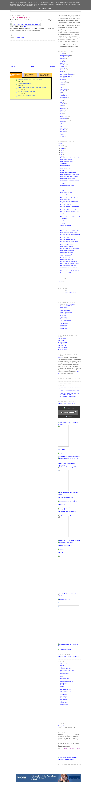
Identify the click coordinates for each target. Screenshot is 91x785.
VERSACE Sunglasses (70, 304)
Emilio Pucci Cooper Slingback (66, 257)
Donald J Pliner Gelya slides (66, 204)
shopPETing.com (63, 696)
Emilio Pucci (62, 81)
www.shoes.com (62, 338)
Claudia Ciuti (62, 66)
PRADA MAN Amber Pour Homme (67, 168)
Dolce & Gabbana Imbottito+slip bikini (68, 172)
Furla (61, 92)
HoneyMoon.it (63, 679)
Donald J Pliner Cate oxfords (66, 237)
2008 (60, 281)
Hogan (61, 102)
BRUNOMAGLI (63, 61)
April (62, 156)
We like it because (64, 705)
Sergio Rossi (63, 129)
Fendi (61, 85)
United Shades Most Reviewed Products (44, 75)
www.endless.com (62, 340)
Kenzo (61, 105)
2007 (60, 283)
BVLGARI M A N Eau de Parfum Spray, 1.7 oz (69, 394)
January (62, 278)
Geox (61, 94)
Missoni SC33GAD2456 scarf (66, 252)
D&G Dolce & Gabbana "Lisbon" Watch (68, 227)
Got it (50, 8)
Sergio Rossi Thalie (64, 163)
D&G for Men (63, 315)
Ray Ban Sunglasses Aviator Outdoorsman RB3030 (30, 79)
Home (32, 66)
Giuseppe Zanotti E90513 (65, 225)
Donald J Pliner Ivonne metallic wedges (68, 232)
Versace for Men (63, 307)
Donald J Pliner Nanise (65, 199)
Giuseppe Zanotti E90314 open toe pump (69, 272)
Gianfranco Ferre (64, 95)
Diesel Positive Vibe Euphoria (66, 244)
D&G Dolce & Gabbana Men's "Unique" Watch (70, 230)
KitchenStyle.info (63, 683)
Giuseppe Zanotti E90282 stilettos (67, 220)
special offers (63, 132)
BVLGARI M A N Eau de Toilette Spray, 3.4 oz (69, 393)
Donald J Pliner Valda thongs (66, 161)
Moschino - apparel (64, 116)
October (62, 148)
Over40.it (62, 686)
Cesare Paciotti (63, 64)
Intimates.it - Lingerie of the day (66, 681)
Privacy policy (61, 725)
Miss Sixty (62, 110)
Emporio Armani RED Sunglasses (67, 305)
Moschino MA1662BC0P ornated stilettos (69, 269)
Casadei (62, 63)
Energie (61, 84)
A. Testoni (62, 53)
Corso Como (63, 68)
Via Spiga (62, 136)
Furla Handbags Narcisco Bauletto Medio (69, 194)
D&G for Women (63, 317)
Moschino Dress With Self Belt (66, 259)
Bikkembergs (63, 58)
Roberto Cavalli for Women (65, 320)
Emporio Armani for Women (66, 312)
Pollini (61, 123)
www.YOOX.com (62, 349)
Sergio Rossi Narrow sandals (66, 170)
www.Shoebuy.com (63, 344)
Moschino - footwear (64, 120)
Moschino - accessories (65, 115)
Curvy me (62, 671)
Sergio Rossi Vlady (64, 167)
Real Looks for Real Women (66, 692)
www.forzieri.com (62, 342)
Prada (61, 124)
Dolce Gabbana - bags (65, 76)
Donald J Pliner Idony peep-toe (67, 254)
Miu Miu (61, 113)
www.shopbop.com (63, 347)
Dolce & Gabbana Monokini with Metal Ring (69, 180)
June (62, 152)
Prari (61, 126)
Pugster (60, 357)
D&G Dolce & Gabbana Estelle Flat (67, 239)
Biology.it (62, 665)
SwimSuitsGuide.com (64, 699)
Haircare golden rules (64, 678)
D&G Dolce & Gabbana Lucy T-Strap (68, 265)
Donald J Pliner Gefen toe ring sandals (68, 209)
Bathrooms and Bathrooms (65, 663)
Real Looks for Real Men (65, 689)
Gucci (61, 100)
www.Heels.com (62, 345)
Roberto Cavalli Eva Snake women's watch (69, 263)
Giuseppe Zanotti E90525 (65, 228)
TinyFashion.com (63, 701)
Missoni (61, 111)
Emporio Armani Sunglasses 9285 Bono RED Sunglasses (32, 87)
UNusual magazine (64, 704)
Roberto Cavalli (63, 128)
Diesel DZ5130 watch (65, 165)
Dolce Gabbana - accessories (66, 74)
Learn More (43, 8)
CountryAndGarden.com (65, 668)
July (62, 150)
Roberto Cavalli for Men (65, 318)
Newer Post (13, 66)
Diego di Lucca (63, 69)
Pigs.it (61, 688)
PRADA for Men (63, 328)
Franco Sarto (63, 90)
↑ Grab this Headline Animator (69, 292)
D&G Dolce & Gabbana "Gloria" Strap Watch (70, 197)
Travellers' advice (64, 702)
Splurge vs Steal (63, 697)
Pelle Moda (62, 121)
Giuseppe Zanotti (64, 97)
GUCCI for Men (63, 322)
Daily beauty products (64, 673)
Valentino (62, 134)
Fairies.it (62, 675)
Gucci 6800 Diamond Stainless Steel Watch (69, 157)
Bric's (61, 60)
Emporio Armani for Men (65, 310)
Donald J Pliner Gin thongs (66, 195)
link (25, 26)
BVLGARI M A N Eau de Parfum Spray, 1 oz (69, 396)
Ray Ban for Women (64, 326)
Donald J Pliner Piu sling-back (66, 246)
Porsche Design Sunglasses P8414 (26, 95)
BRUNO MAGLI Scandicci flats (67, 250)
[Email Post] (11, 34)
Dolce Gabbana (63, 73)
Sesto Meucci (63, 131)
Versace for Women (64, 309)
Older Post (52, 66)
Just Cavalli (62, 103)
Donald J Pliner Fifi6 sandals (66, 187)
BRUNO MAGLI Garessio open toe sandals (69, 174)
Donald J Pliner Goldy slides (66, 159)
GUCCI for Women (64, 323)
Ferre (61, 87)
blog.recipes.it (63, 667)
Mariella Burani (63, 108)
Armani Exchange (64, 56)
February (63, 276)
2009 (60, 145)
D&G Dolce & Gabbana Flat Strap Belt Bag (69, 248)
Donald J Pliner (19, 37)
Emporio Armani (63, 82)
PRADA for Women (64, 330)
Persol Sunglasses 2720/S (24, 83)
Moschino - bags (63, 118)
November (63, 146)
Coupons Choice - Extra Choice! (67, 670)
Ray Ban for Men (63, 325)
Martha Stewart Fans (64, 684)
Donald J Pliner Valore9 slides (66, 215)
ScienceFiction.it (63, 694)
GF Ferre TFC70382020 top (66, 255)
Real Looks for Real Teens (65, 691)
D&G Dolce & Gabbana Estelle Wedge (68, 261)
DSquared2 (62, 79)
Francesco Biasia (64, 89)
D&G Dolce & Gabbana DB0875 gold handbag (70, 270)
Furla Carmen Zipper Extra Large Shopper (69, 176)
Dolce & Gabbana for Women (66, 313)
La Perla (62, 107)
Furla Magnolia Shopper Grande (67, 185)
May (62, 154)
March (62, 275)
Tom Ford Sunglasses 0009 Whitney (26, 91)
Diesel (61, 71)
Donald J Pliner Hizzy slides (20, 17)
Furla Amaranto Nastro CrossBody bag (68, 267)
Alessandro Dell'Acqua (65, 55)
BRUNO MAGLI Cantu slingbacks (67, 178)
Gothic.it (61, 676)
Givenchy (62, 98)
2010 (60, 143)
